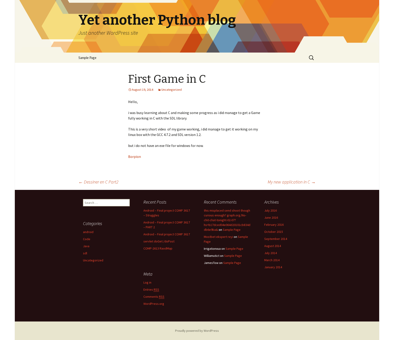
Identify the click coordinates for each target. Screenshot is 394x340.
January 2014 (273, 267)
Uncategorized (171, 90)
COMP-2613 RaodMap (157, 248)
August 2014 (272, 246)
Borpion (134, 156)
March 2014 (272, 260)
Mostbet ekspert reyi (218, 237)
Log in (147, 282)
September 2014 (275, 239)
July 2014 (270, 253)
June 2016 (271, 217)
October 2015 (273, 232)
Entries (151, 289)
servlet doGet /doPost (158, 241)
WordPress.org (153, 304)
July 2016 (270, 210)
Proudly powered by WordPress (197, 331)
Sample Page (87, 58)
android (88, 232)
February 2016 (274, 225)
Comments (153, 297)
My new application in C (292, 182)
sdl (85, 253)
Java (86, 246)
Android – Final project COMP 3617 (166, 234)
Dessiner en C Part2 (98, 182)
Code (86, 239)
